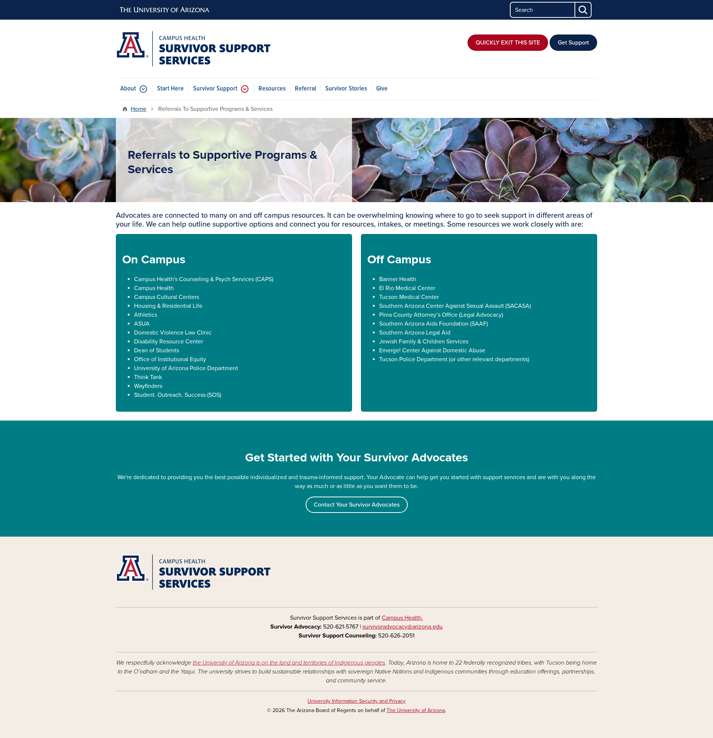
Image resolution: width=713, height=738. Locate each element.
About (128, 89)
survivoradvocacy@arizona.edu (402, 626)
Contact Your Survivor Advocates (357, 504)
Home (138, 109)
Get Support (573, 42)
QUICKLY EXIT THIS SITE (508, 42)
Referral (305, 89)
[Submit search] (583, 10)
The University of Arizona (416, 710)
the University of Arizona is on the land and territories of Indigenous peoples (289, 662)
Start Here (170, 89)
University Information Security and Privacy (356, 701)
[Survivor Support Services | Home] (193, 48)
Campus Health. (402, 618)
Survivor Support (215, 89)
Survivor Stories (346, 89)
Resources (272, 89)
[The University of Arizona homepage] (164, 10)
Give (382, 89)
